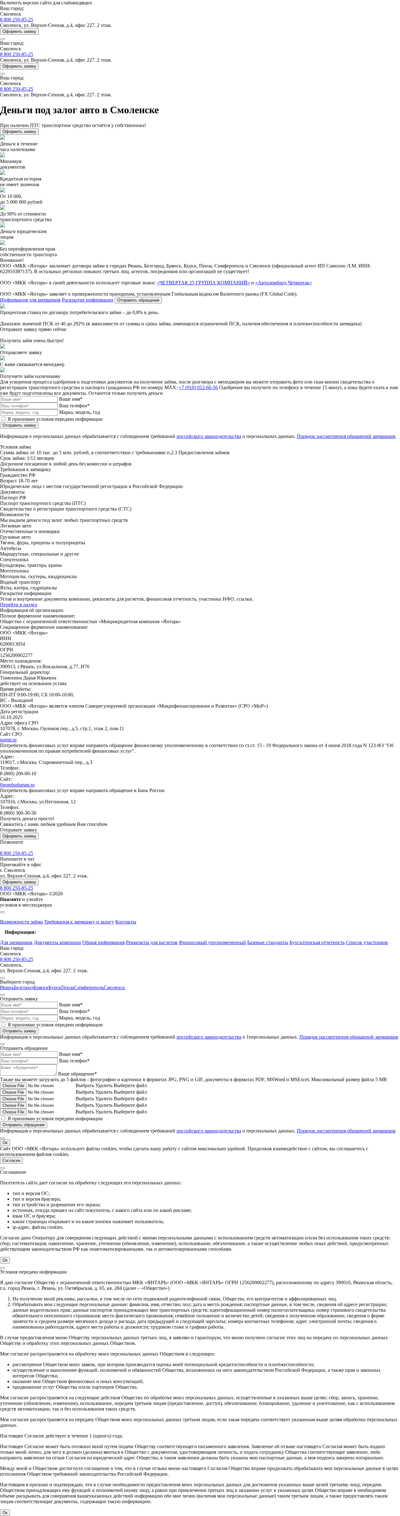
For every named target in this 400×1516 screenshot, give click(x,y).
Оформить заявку (19, 31)
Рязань (7, 987)
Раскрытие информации (87, 300)
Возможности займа (21, 921)
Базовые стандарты (267, 942)
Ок (5, 1142)
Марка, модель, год (79, 412)
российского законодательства (209, 436)
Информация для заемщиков (30, 300)
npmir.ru (8, 739)
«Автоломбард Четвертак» (283, 282)
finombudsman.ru (17, 784)
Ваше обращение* (77, 1073)
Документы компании (57, 942)
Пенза (67, 987)
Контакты (125, 921)
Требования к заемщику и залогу (79, 921)
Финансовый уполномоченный (212, 942)
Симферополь (89, 987)
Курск (54, 987)
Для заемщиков (16, 942)
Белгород (23, 987)
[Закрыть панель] (2, 912)
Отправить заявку (19, 425)
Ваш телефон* (74, 405)
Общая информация (103, 942)
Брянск (40, 987)
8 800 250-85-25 (16, 19)
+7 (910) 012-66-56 (198, 387)
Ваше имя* (70, 399)
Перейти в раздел (18, 604)
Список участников (367, 942)
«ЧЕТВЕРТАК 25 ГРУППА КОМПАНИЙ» (203, 282)
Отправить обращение (138, 300)
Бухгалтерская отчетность (317, 942)
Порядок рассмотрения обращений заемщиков (346, 436)
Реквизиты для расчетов (152, 942)
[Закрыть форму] (2, 978)
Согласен (11, 1160)
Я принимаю (55, 419)
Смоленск (114, 987)
